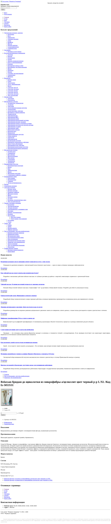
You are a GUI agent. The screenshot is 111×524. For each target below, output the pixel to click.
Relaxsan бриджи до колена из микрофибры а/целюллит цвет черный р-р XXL (27, 478)
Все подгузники (16, 217)
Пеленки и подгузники (14, 51)
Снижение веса (12, 48)
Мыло (9, 195)
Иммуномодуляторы (14, 129)
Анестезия (11, 106)
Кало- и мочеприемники (15, 62)
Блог (5, 20)
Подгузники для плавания (19, 218)
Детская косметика (13, 206)
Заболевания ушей (13, 128)
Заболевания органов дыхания (17, 122)
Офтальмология (12, 139)
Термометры (11, 161)
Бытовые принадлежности (15, 250)
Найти (3, 9)
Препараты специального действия (18, 142)
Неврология (11, 133)
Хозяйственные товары (11, 248)
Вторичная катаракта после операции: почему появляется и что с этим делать (25, 261)
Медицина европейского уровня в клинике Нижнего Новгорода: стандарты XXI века (27, 354)
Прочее (10, 72)
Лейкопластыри (12, 170)
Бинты (10, 167)
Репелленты (11, 100)
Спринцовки (11, 75)
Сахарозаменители (13, 47)
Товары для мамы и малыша (12, 203)
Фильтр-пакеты (12, 228)
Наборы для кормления (14, 212)
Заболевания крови (13, 119)
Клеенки (10, 64)
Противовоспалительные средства (18, 147)
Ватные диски (12, 189)
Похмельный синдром (14, 140)
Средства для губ (13, 87)
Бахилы (10, 56)
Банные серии (12, 79)
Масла (9, 86)
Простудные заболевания (15, 143)
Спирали (10, 181)
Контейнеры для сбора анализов (17, 67)
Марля (9, 172)
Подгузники (11, 215)
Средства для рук (13, 92)
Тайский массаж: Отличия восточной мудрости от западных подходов (22, 284)
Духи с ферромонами (14, 84)
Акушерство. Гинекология (15, 103)
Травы (9, 226)
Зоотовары (7, 50)
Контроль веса (12, 131)
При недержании (13, 239)
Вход (5, 12)
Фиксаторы (11, 247)
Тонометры (11, 162)
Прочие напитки (13, 45)
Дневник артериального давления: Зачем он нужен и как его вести (21, 307)
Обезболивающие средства (16, 134)
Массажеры (11, 158)
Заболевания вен (13, 115)
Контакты (7, 25)
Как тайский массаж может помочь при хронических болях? (20, 273)
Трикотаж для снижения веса (16, 242)
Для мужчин (11, 83)
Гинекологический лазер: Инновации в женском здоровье (19, 295)
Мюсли (10, 44)
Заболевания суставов (14, 126)
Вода (9, 36)
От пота (10, 198)
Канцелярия (11, 251)
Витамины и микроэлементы (16, 112)
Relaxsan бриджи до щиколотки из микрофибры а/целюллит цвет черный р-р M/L (28, 480)
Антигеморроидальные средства (17, 108)
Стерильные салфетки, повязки (17, 175)
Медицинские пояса (14, 236)
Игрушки (10, 211)
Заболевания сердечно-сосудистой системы (20, 125)
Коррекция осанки (13, 234)
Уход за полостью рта (14, 201)
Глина (9, 81)
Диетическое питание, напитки (13, 33)
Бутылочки (11, 204)
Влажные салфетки (13, 192)
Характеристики (9, 424)
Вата (9, 168)
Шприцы (10, 76)
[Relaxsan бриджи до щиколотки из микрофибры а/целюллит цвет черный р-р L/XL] (6, 405)
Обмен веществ (12, 136)
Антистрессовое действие (15, 111)
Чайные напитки (13, 229)
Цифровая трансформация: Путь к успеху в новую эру (18, 318)
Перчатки (10, 70)
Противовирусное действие (16, 145)
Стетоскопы (11, 159)
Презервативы (12, 179)
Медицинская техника (10, 150)
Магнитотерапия (13, 156)
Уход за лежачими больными (16, 245)
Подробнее (4, 268)
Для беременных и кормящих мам (18, 209)
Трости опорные (12, 243)
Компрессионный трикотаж (16, 233)
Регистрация (8, 14)
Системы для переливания (15, 73)
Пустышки (11, 220)
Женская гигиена (13, 193)
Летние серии (8, 97)
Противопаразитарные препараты (18, 148)
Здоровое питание (13, 39)
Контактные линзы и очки (15, 65)
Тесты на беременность (14, 183)
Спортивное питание (10, 186)
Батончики (11, 34)
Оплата (6, 23)
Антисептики (12, 109)
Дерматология (12, 114)
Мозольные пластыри (14, 173)
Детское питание (13, 208)
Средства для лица (13, 89)
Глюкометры (11, 153)
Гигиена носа (12, 151)
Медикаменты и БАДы (11, 101)
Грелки (10, 59)
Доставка (7, 22)
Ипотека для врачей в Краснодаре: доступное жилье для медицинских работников (26, 365)
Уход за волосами (13, 95)
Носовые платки (12, 197)
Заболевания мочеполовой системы (18, 120)
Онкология (11, 137)
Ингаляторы (11, 154)
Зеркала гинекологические (15, 61)
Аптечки (10, 54)
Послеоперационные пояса (16, 237)
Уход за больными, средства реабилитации (16, 231)
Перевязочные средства (11, 164)
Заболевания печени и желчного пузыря (19, 123)
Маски (10, 69)
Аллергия (10, 104)
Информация (8, 422)
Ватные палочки (12, 190)
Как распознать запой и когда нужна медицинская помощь (19, 342)
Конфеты (10, 42)
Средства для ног (13, 90)
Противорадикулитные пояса (16, 240)
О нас (6, 19)
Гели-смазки (11, 178)
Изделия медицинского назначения (14, 53)
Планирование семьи (10, 176)
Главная (6, 17)
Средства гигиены (9, 187)
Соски (9, 222)
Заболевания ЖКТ (13, 117)
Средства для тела (13, 94)
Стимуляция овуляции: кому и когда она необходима (17, 329)
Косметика (7, 78)
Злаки (9, 40)
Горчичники (11, 58)
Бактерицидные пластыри (15, 165)
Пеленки (10, 214)
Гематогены (11, 37)
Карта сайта (7, 26)
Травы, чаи (7, 223)
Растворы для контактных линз (17, 200)
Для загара (11, 98)
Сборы (10, 225)
